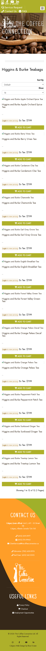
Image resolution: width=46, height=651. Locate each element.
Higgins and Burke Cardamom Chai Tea (21, 171)
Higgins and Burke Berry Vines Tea (19, 139)
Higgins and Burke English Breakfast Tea (21, 267)
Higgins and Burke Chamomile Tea (19, 203)
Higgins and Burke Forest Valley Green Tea (21, 300)
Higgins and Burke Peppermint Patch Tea (22, 399)
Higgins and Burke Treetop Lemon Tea (21, 463)
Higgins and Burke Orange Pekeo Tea (20, 367)
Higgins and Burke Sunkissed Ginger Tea (22, 431)
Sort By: (40, 80)
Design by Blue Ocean (28, 645)
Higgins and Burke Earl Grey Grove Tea (21, 235)
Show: (41, 88)
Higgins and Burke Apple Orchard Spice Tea (22, 106)
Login (4, 120)
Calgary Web (14, 645)
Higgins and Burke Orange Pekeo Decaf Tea (21, 334)
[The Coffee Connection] (9, 27)
